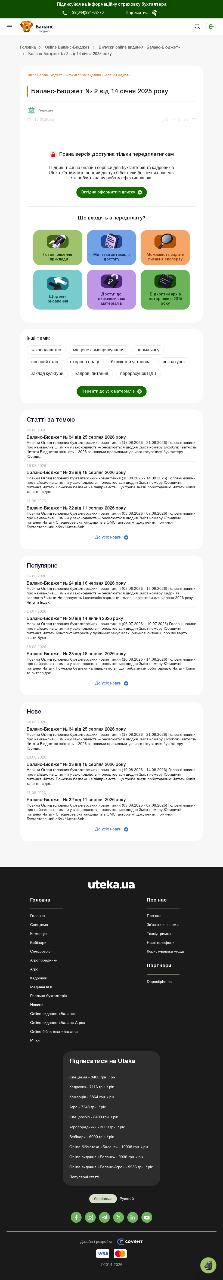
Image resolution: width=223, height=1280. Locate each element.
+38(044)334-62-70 (87, 13)
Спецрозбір (40, 951)
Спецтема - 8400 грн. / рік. (92, 1077)
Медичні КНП (42, 987)
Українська (103, 1198)
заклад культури (47, 373)
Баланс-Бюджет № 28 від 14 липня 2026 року (75, 619)
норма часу (148, 350)
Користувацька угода (165, 951)
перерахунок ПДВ (138, 373)
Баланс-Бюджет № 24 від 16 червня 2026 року (76, 583)
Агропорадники (43, 960)
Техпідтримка (159, 933)
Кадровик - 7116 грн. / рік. (92, 1087)
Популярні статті (84, 1177)
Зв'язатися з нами (163, 924)
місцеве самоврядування (99, 350)
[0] (208, 1265)
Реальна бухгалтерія (48, 996)
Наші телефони (161, 942)
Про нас (154, 915)
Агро (34, 969)
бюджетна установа (131, 361)
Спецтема (39, 924)
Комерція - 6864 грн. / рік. (92, 1097)
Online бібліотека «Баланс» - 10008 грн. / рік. (109, 1147)
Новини (37, 1004)
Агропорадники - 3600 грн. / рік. (97, 1127)
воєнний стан (44, 361)
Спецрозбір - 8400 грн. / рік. (94, 1117)
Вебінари (38, 942)
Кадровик (38, 978)
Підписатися (138, 13)
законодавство (46, 350)
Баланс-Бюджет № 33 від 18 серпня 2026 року (76, 473)
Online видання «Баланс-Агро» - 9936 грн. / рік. (111, 1167)
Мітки (35, 1040)
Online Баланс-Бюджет (45, 75)
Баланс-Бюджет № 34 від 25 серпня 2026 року (76, 438)
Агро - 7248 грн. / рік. (88, 1107)
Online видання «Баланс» (53, 1013)
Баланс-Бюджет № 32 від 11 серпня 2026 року (76, 508)
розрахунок (174, 361)
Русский (127, 1198)
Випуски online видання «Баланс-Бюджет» (97, 75)
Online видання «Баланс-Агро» (57, 1022)
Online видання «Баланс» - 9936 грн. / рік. (106, 1157)
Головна (37, 915)
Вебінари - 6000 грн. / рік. (92, 1137)
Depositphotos (159, 981)
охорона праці (84, 361)
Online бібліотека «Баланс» (54, 1031)
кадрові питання (91, 373)
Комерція (38, 933)
